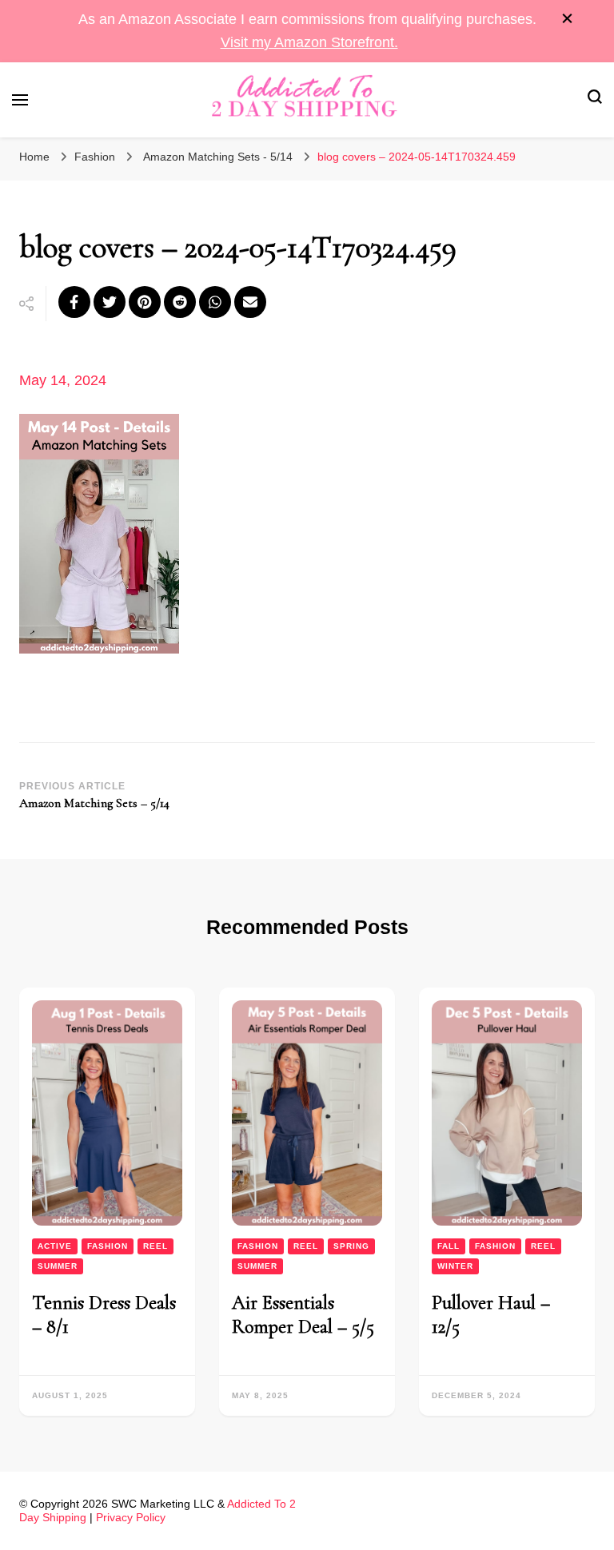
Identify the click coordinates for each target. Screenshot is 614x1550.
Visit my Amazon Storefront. (309, 42)
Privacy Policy (130, 1517)
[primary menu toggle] (20, 99)
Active (55, 1246)
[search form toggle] (595, 99)
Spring (351, 1246)
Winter (455, 1266)
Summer (58, 1266)
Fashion (94, 156)
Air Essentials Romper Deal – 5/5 (303, 1314)
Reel (155, 1246)
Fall (448, 1246)
